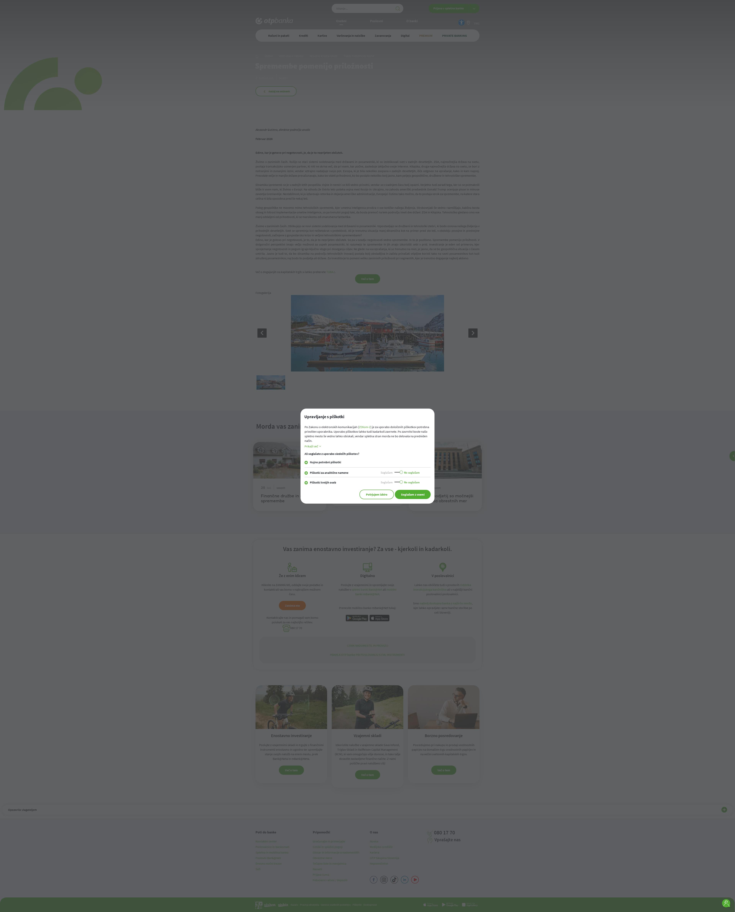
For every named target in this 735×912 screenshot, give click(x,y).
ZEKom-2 (365, 427)
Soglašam (387, 472)
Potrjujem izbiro (376, 494)
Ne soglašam (412, 472)
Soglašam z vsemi (413, 494)
